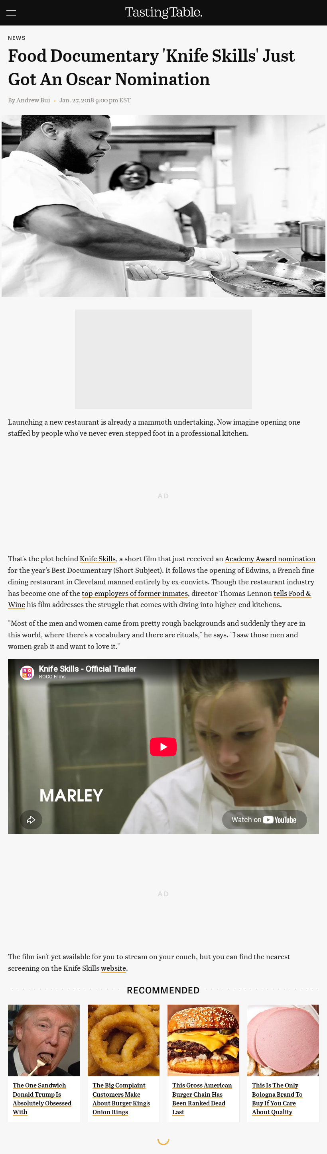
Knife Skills (98, 558)
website (113, 968)
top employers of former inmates (135, 593)
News (17, 37)
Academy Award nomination (270, 558)
